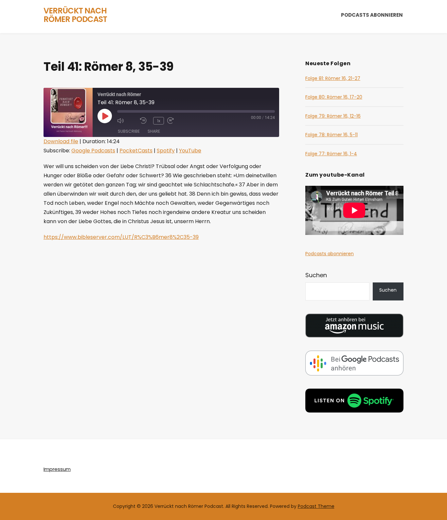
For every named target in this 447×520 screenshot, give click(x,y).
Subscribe (129, 131)
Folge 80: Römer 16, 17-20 (333, 97)
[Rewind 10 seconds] (145, 120)
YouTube (190, 150)
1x (158, 121)
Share (154, 131)
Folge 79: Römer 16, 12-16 (333, 116)
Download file (61, 141)
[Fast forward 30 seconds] (177, 120)
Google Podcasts (93, 150)
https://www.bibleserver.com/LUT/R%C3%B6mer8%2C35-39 (121, 237)
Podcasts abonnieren (372, 14)
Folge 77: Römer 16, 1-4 (331, 153)
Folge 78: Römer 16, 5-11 (331, 134)
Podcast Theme (316, 506)
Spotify (166, 150)
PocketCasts (135, 150)
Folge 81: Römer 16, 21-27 (332, 78)
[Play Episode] (105, 116)
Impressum (57, 469)
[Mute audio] (127, 120)
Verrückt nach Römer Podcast (75, 15)
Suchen (316, 275)
